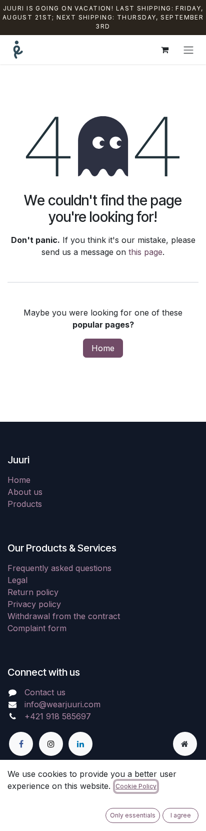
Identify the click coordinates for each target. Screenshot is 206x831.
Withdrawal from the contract (64, 616)
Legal (18, 580)
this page (145, 252)
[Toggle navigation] (188, 49)
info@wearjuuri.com (62, 704)
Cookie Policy (136, 786)
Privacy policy (34, 604)
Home (103, 348)
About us (25, 492)
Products (25, 504)
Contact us (45, 692)
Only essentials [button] (133, 815)
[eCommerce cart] (164, 50)
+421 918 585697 (57, 716)
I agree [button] (180, 815)
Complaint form (37, 628)
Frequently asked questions (60, 568)
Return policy (33, 592)
